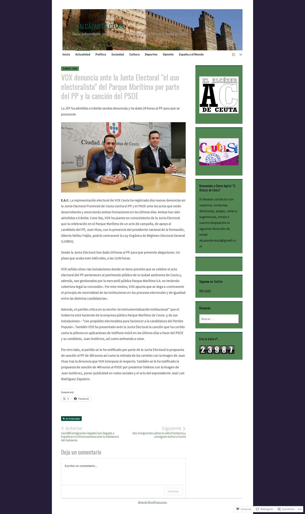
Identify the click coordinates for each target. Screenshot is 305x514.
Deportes (151, 54)
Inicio (66, 54)
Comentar (173, 491)
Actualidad (82, 54)
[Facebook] (233, 55)
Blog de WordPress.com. (152, 502)
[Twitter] (241, 55)
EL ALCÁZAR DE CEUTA (98, 26)
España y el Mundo (191, 54)
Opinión (168, 54)
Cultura (134, 54)
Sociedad (117, 54)
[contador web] (217, 353)
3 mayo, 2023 (70, 68)
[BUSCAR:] (218, 318)
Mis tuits (205, 291)
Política (100, 54)
